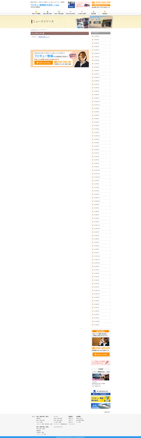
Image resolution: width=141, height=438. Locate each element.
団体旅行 (38, 418)
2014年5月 (96, 314)
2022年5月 (96, 153)
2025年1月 (96, 74)
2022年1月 (96, 166)
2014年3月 (96, 318)
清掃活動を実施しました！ (44, 36)
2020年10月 (97, 201)
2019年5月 (96, 214)
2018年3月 (96, 218)
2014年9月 (96, 300)
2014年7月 (96, 307)
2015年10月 (97, 263)
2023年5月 (96, 122)
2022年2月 (96, 163)
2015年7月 (96, 269)
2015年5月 (96, 273)
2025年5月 (96, 63)
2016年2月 (96, 249)
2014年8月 (96, 304)
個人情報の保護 (80, 420)
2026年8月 (96, 36)
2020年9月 (96, 204)
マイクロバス (72, 424)
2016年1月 (96, 252)
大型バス (71, 420)
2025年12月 (97, 53)
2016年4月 (96, 245)
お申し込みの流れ (58, 420)
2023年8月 (96, 111)
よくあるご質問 (57, 422)
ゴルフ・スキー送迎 (41, 434)
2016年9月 (96, 232)
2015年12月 (97, 256)
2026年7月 (96, 39)
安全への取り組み (58, 418)
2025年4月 (96, 67)
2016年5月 (96, 242)
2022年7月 (96, 146)
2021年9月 (96, 180)
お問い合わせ (79, 418)
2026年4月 (96, 46)
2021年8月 (96, 184)
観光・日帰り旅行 (40, 420)
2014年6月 (96, 311)
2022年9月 (96, 139)
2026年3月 (96, 50)
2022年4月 (96, 156)
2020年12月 (97, 197)
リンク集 (78, 422)
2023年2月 (96, 132)
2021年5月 (96, 187)
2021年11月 (97, 173)
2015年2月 (96, 283)
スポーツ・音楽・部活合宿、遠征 (44, 424)
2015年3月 (96, 280)
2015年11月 (97, 259)
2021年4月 (96, 190)
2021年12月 (97, 170)
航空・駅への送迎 (40, 428)
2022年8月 (96, 142)
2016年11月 (97, 225)
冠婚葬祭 (38, 430)
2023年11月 (97, 105)
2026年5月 (96, 43)
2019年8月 (96, 211)
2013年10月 (97, 321)
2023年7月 (96, 115)
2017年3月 (96, 221)
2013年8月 (96, 324)
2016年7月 (96, 235)
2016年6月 (96, 239)
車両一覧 (71, 418)
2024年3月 (96, 98)
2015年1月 (96, 287)
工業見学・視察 (40, 432)
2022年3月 (96, 160)
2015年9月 (96, 266)
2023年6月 (96, 118)
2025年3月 (96, 70)
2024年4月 (96, 94)
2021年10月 (97, 177)
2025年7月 (96, 56)
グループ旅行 (39, 422)
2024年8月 (96, 80)
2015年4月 (96, 276)
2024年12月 (97, 77)
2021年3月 (96, 194)
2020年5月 (96, 208)
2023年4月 (96, 125)
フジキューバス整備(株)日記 (60, 424)
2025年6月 (96, 60)
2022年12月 (97, 135)
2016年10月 (97, 228)
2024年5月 (96, 91)
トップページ (34, 29)
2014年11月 (97, 294)
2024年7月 (96, 84)
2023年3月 (96, 129)
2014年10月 (97, 297)
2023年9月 (96, 108)
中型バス (71, 422)
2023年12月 (97, 101)
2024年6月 (96, 87)
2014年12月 (97, 290)
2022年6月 (96, 149)
